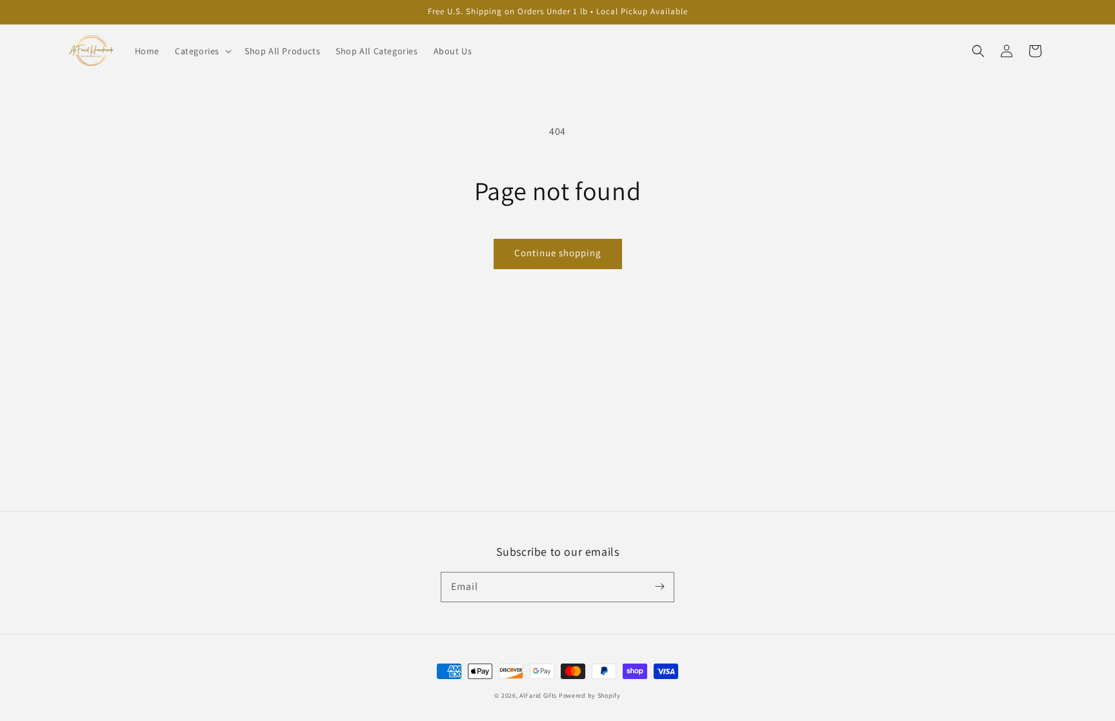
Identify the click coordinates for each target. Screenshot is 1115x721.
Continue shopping (557, 253)
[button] (978, 51)
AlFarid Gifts (538, 695)
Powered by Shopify (590, 695)
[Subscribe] (659, 587)
